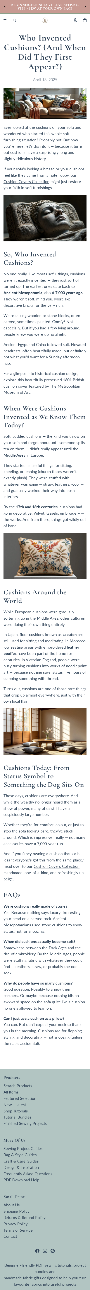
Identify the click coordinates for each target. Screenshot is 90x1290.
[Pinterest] (52, 1250)
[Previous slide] (5, 7)
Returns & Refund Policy (24, 1217)
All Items (11, 1092)
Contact (10, 1236)
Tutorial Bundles (17, 1117)
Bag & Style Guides (20, 1154)
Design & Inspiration (21, 1167)
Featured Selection (19, 1098)
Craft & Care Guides (21, 1160)
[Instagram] (45, 1250)
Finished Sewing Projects (25, 1123)
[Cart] (85, 20)
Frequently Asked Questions (27, 1173)
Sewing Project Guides (23, 1148)
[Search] (14, 20)
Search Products (17, 1085)
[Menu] (5, 20)
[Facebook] (37, 1250)
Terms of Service (18, 1229)
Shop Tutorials (15, 1110)
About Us (11, 1204)
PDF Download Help (21, 1179)
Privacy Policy (15, 1223)
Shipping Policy (16, 1211)
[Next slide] (85, 7)
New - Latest (14, 1104)
